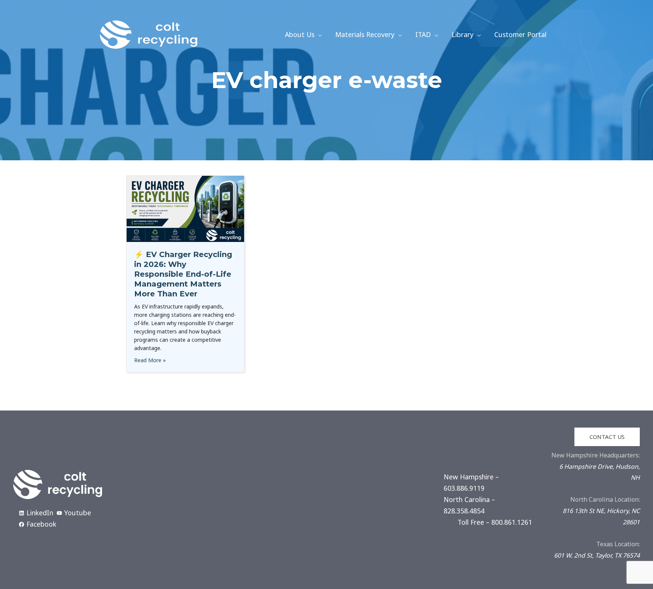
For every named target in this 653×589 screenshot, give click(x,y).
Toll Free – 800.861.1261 (495, 522)
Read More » (150, 360)
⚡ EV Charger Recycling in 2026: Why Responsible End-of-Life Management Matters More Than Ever (183, 274)
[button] (318, 34)
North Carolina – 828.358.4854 (469, 505)
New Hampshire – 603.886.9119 (471, 482)
